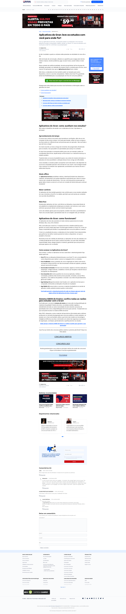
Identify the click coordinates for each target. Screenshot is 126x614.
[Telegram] (103, 598)
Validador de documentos (27, 564)
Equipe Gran (43, 47)
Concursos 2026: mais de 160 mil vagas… (63, 405)
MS (72, 9)
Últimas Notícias (27, 5)
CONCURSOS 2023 (63, 343)
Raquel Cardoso (59, 407)
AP (54, 9)
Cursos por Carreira (68, 568)
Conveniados (25, 566)
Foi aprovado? (49, 570)
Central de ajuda (47, 556)
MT (74, 9)
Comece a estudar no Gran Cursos (63, 365)
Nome (40, 533)
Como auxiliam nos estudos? (49, 90)
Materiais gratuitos (90, 5)
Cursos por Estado (68, 570)
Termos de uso (63, 598)
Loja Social (24, 562)
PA (76, 9)
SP (100, 9)
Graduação (66, 562)
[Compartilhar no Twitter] (81, 49)
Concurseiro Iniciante (79, 5)
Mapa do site (72, 598)
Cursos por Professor (68, 572)
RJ (86, 9)
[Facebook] (98, 598)
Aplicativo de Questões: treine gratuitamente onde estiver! (55, 98)
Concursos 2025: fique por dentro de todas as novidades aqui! (56, 103)
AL (50, 9)
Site (40, 542)
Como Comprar (25, 560)
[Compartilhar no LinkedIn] (82, 49)
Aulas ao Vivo (87, 560)
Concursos (46, 5)
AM (52, 9)
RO (90, 9)
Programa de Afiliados (27, 568)
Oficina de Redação (68, 574)
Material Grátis (88, 558)
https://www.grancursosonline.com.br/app (69, 502)
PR (84, 9)
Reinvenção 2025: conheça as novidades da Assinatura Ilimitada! (57, 100)
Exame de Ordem (67, 560)
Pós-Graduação (67, 564)
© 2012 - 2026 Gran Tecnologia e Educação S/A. (34, 598)
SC (96, 9)
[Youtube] (91, 598)
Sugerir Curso (88, 564)
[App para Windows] (83, 598)
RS (94, 9)
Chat (45, 558)
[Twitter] (100, 598)
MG (69, 9)
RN (88, 9)
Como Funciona (25, 558)
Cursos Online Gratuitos (69, 576)
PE (80, 9)
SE (98, 9)
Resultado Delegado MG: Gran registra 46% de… (79, 405)
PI (82, 9)
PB (78, 9)
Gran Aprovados (68, 5)
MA (67, 9)
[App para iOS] (87, 598)
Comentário (42, 517)
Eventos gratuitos (86, 1)
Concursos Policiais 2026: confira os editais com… (46, 405)
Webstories (100, 5)
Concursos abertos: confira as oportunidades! (53, 105)
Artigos (59, 5)
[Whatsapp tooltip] (96, 598)
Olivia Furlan (41, 407)
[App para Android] (89, 598)
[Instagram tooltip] (94, 598)
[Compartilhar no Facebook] (79, 49)
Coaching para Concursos (69, 558)
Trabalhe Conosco (26, 570)
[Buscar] (35, 2)
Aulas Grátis (87, 562)
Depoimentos (87, 556)
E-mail (40, 537)
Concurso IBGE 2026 (37, 5)
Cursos (53, 5)
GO (65, 9)
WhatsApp (46, 560)
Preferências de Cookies (27, 572)
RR (92, 9)
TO (102, 9)
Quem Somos (25, 556)
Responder (42, 475)
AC (48, 9)
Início (40, 31)
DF (61, 9)
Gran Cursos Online (47, 31)
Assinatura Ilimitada (97, 1)
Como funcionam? (46, 92)
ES (63, 9)
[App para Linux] (85, 598)
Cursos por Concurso (68, 566)
